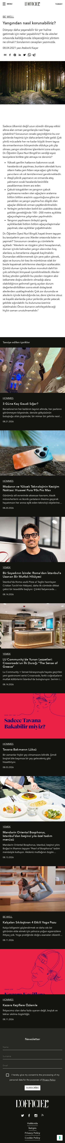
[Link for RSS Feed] (42, 1115)
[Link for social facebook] (29, 1116)
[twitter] (24, 55)
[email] (5, 55)
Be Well (8, 16)
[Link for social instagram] (35, 1116)
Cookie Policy (32, 1137)
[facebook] (10, 55)
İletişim (32, 1128)
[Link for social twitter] (22, 1116)
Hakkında (32, 1123)
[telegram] (34, 55)
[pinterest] (14, 55)
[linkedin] (19, 55)
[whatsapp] (29, 55)
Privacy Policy (48, 1080)
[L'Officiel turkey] (32, 4)
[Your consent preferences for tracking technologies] (60, 1138)
